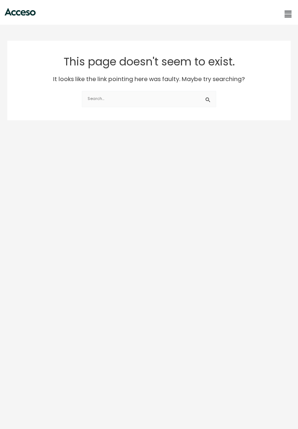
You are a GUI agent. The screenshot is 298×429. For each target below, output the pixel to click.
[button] (288, 14)
